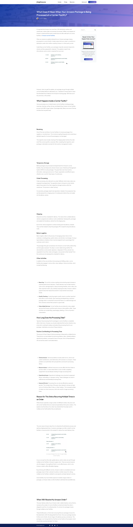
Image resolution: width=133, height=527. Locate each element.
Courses (59, 2)
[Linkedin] (50, 525)
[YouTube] (55, 525)
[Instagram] (57, 525)
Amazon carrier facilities (48, 35)
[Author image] (38, 19)
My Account (84, 2)
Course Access (92, 2)
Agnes (45, 18)
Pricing (65, 2)
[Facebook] (52, 525)
